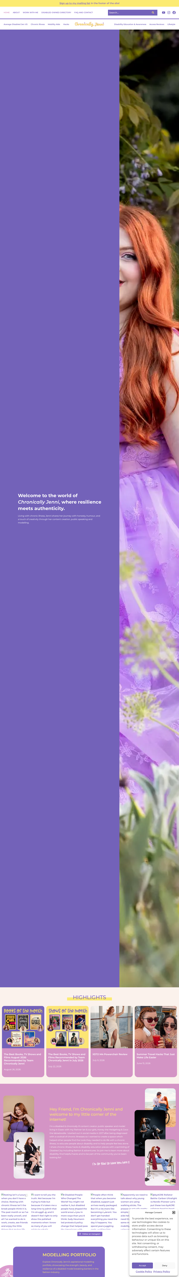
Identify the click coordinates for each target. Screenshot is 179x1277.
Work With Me (30, 12)
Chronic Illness (38, 24)
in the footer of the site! (89, 3)
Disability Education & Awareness (130, 24)
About (16, 12)
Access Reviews (156, 24)
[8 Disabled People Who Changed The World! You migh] (74, 1211)
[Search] (153, 13)
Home (7, 12)
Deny (164, 1265)
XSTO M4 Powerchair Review (110, 1054)
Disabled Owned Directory (56, 12)
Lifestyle (171, 24)
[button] (173, 1212)
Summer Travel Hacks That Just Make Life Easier (156, 1056)
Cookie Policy (144, 1271)
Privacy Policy (161, 1271)
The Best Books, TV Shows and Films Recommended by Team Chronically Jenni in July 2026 (66, 1057)
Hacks (66, 24)
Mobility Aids (54, 24)
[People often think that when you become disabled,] (104, 1211)
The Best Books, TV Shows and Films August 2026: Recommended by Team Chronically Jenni (22, 1059)
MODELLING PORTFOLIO (69, 1254)
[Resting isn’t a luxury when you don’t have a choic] (15, 1211)
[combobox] (128, 13)
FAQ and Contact (83, 12)
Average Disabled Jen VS (16, 24)
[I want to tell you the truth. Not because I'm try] (44, 1211)
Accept (142, 1265)
